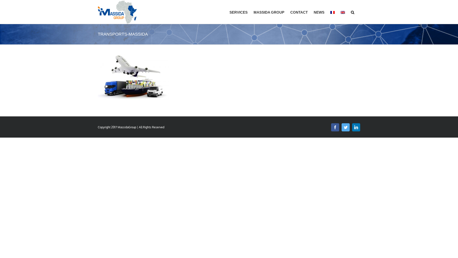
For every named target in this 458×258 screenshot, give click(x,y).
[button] (352, 12)
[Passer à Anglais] (343, 12)
